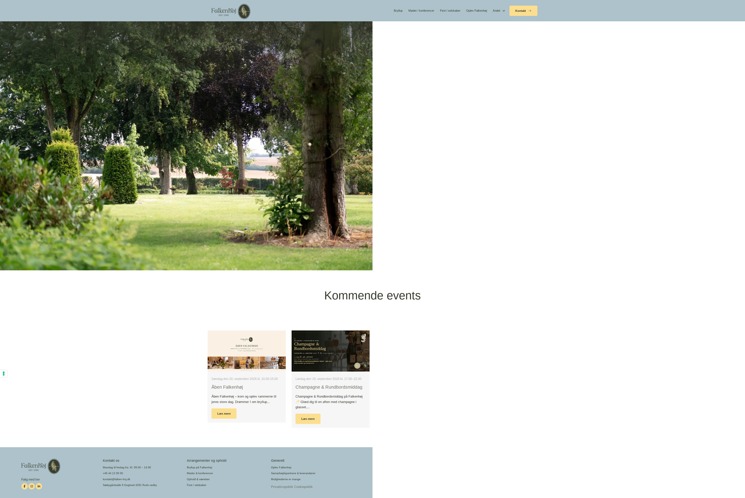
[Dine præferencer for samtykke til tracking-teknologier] (3, 373)
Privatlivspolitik (282, 487)
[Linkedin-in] (39, 486)
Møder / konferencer (421, 10)
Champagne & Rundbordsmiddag (328, 387)
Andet (496, 10)
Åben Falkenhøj (227, 387)
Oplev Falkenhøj (476, 10)
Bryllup (398, 10)
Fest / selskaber (450, 10)
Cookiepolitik (303, 487)
